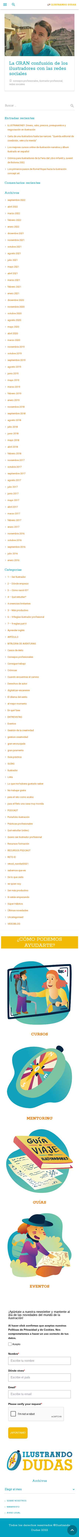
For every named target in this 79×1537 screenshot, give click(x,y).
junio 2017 (13, 493)
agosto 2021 (14, 253)
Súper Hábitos (15, 903)
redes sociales (17, 84)
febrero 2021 (14, 286)
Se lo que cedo (16, 877)
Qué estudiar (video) (18, 830)
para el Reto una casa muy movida (26, 803)
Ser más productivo (18, 890)
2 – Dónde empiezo (18, 583)
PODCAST (13, 810)
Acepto (16, 1344)
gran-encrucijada (16, 743)
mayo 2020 (13, 326)
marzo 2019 (14, 386)
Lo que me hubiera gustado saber (25, 783)
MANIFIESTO (13, 1507)
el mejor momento (17, 703)
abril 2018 (13, 446)
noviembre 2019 (16, 346)
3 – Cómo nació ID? (18, 590)
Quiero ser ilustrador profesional (25, 837)
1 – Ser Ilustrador (17, 577)
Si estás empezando (18, 897)
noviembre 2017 (16, 460)
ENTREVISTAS (15, 717)
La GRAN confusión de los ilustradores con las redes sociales (38, 68)
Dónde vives (16, 1370)
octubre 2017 (14, 466)
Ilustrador (13, 770)
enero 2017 (13, 526)
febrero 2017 (14, 520)
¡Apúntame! (18, 1432)
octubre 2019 (14, 353)
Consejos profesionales (20, 657)
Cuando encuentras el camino (23, 677)
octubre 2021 (14, 246)
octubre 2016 (14, 540)
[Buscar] (14, 4)
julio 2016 (13, 553)
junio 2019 (13, 373)
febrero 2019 (14, 393)
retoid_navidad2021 (18, 863)
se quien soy (14, 883)
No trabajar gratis (17, 790)
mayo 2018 (13, 440)
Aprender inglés (16, 630)
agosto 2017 (14, 480)
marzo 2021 (14, 280)
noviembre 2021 (16, 240)
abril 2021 (13, 273)
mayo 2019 (13, 380)
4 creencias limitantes (19, 603)
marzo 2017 (14, 513)
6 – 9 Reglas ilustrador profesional (26, 617)
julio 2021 (13, 260)
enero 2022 (13, 226)
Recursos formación (18, 843)
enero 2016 (13, 560)
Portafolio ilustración (19, 817)
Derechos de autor (17, 683)
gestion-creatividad (18, 737)
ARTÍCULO (13, 637)
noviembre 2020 (16, 306)
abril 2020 (13, 333)
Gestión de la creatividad (21, 730)
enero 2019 (13, 400)
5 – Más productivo (18, 610)
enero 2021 (13, 293)
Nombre (13, 1353)
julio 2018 (13, 426)
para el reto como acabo (21, 797)
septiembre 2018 (16, 413)
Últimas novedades (18, 910)
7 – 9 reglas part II (17, 623)
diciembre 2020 (16, 300)
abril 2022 (13, 206)
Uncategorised (15, 917)
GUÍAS (11, 763)
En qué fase (14, 710)
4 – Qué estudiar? (17, 597)
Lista (10, 777)
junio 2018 (13, 433)
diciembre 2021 (16, 233)
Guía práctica (14, 757)
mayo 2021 (13, 266)
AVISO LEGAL (13, 1512)
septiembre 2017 (16, 473)
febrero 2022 (14, 220)
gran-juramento (16, 750)
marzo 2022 (14, 213)
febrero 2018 (14, 453)
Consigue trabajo (17, 663)
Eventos (12, 723)
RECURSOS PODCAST (19, 850)
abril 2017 (13, 506)
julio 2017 (13, 486)
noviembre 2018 (16, 406)
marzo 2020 (14, 340)
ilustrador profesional (50, 80)
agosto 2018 (14, 420)
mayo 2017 (13, 500)
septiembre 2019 (16, 360)
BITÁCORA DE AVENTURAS (22, 643)
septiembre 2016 (16, 547)
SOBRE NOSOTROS (16, 1500)
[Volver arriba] (72, 1530)
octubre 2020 (14, 313)
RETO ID (12, 857)
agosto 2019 (14, 366)
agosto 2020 (14, 320)
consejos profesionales (25, 80)
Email (12, 1387)
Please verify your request (25, 1403)
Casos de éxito (15, 650)
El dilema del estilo (17, 697)
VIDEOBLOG (14, 923)
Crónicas (12, 670)
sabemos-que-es (17, 870)
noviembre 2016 (16, 533)
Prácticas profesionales (20, 823)
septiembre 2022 (16, 200)
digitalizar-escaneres (19, 690)
